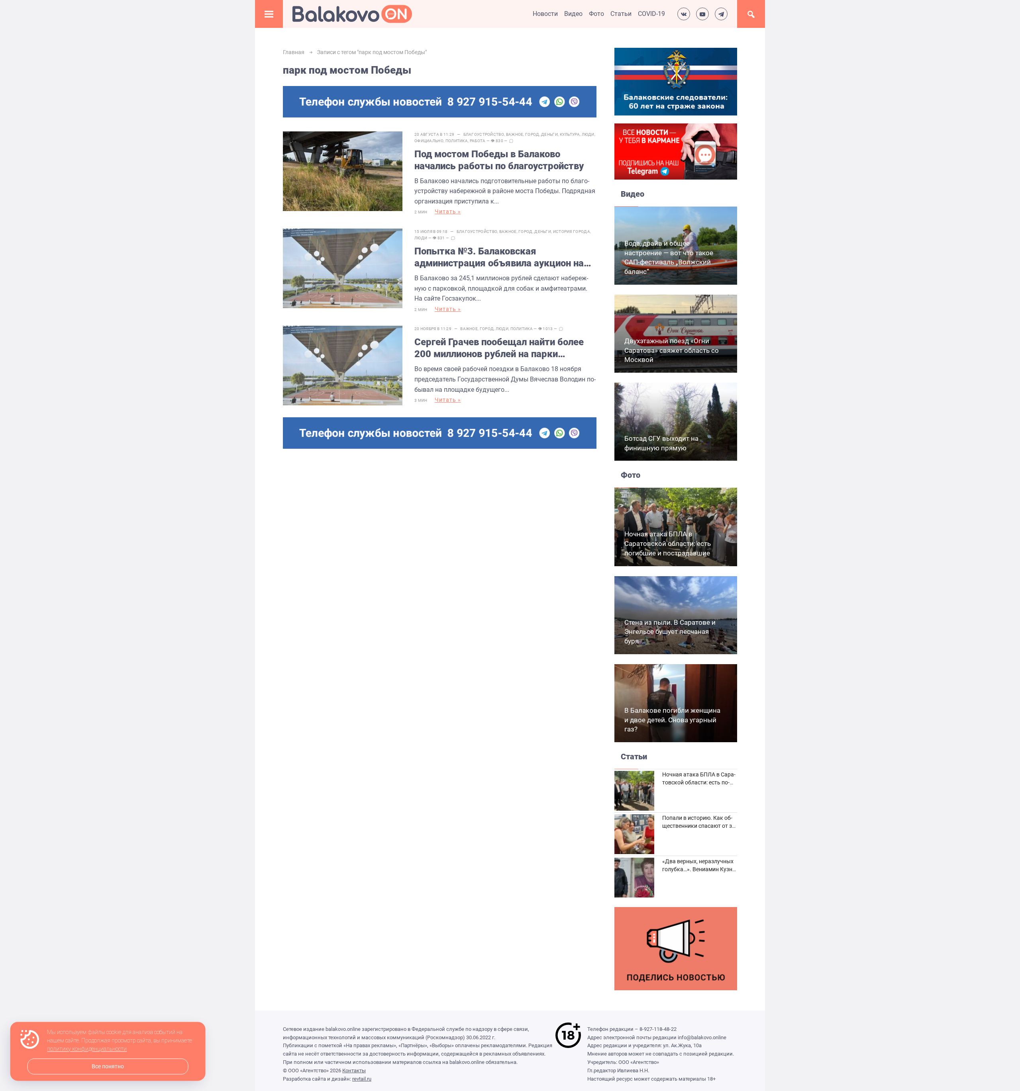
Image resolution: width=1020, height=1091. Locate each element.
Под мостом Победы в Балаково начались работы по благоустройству (499, 160)
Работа (478, 141)
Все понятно (108, 1066)
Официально (428, 141)
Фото (596, 14)
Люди (588, 134)
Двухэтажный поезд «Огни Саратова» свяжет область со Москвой (671, 350)
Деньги (549, 134)
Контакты (354, 1070)
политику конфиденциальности (87, 1049)
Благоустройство (483, 134)
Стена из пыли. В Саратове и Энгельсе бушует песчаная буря (670, 631)
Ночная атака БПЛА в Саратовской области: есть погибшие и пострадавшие (667, 543)
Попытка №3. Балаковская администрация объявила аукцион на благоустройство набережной (499, 257)
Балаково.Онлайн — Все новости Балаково (352, 14)
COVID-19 (651, 14)
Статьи (621, 14)
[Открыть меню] (269, 14)
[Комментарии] (511, 141)
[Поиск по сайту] (751, 14)
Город (532, 134)
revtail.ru (361, 1079)
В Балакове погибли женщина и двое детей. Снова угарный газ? (672, 719)
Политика (456, 141)
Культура (570, 134)
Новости (545, 14)
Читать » (448, 211)
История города (571, 231)
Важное (515, 134)
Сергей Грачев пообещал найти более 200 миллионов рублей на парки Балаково (499, 348)
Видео (573, 14)
